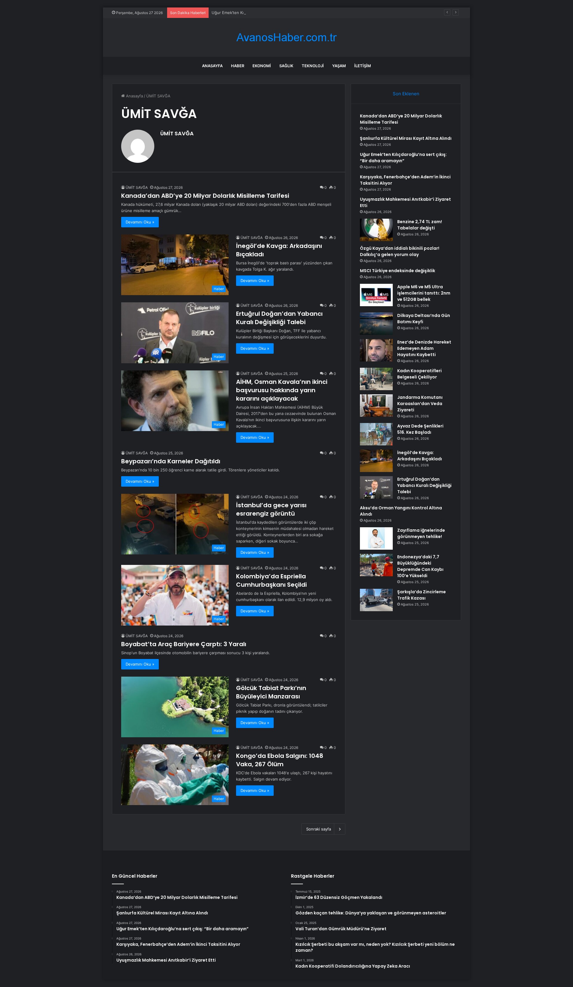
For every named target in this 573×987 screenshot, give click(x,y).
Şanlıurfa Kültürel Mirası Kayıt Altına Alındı (406, 138)
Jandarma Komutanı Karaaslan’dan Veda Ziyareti (420, 403)
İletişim (362, 65)
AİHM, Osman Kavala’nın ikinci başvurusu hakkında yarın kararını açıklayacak (281, 390)
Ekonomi (261, 65)
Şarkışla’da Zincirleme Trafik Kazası (421, 595)
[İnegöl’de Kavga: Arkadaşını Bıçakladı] (376, 461)
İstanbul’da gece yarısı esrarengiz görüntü (271, 509)
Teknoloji (313, 65)
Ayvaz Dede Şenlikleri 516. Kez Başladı (420, 429)
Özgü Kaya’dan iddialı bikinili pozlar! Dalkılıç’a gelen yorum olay (399, 251)
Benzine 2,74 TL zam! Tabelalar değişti (419, 225)
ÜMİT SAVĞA (177, 133)
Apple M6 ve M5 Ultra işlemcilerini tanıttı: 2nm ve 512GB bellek (423, 293)
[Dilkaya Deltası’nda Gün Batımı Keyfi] (376, 323)
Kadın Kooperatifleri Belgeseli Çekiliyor (419, 374)
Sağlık (286, 65)
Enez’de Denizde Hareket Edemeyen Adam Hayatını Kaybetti (424, 348)
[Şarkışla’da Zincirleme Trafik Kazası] (376, 600)
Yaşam (339, 65)
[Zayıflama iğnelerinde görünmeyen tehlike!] (376, 538)
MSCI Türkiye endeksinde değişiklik (397, 271)
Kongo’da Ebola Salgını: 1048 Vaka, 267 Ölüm (279, 760)
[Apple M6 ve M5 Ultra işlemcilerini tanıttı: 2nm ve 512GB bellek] (376, 295)
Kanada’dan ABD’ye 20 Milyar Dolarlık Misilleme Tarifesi (205, 195)
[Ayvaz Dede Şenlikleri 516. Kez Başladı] (376, 434)
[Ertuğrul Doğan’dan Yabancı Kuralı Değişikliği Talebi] (376, 487)
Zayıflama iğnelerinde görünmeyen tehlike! (421, 533)
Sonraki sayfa (318, 829)
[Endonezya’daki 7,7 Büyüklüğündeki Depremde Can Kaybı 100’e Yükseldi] (376, 565)
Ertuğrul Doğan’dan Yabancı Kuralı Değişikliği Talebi (279, 317)
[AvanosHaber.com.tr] (286, 37)
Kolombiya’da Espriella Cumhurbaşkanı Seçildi (271, 580)
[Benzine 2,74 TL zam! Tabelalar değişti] (376, 230)
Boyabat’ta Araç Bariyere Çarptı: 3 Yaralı (183, 644)
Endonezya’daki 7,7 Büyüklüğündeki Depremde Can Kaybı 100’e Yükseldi (420, 566)
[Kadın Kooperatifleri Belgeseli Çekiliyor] (376, 379)
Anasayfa (212, 65)
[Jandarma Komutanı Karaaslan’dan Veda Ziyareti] (376, 405)
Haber (237, 65)
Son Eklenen (406, 93)
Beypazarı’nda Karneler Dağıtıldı (170, 461)
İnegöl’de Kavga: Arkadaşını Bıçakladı (419, 456)
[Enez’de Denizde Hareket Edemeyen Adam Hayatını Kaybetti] (376, 350)
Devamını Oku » (140, 222)
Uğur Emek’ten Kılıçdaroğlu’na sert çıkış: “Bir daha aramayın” (267, 12)
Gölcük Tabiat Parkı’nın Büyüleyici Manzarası (271, 692)
